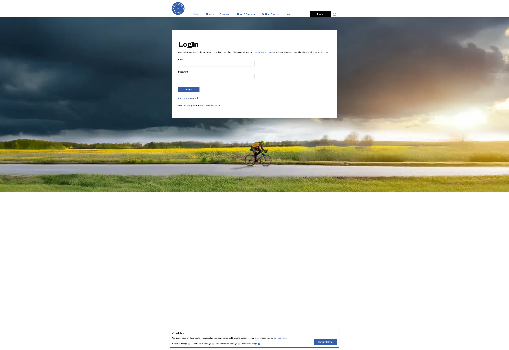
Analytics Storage (249, 344)
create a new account (262, 52)
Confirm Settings (325, 342)
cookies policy (280, 338)
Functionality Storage (201, 344)
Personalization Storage (226, 344)
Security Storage (179, 344)
